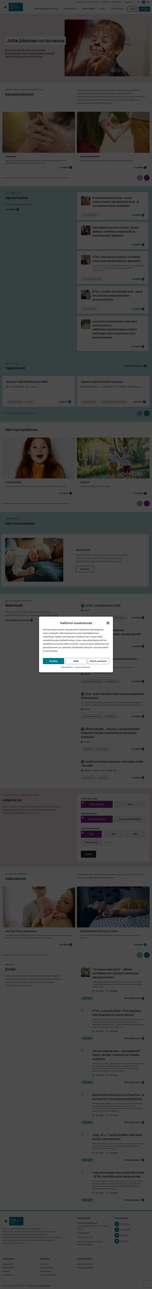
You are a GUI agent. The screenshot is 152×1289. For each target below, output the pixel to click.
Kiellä (76, 661)
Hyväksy (53, 661)
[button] (108, 623)
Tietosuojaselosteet (82, 667)
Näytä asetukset (98, 661)
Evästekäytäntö (67, 667)
